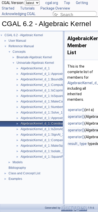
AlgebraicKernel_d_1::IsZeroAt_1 (43, 129)
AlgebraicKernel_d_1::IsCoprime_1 (45, 90)
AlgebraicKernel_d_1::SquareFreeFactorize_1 (52, 156)
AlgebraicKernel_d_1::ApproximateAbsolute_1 (52, 74)
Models (18, 162)
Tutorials (27, 8)
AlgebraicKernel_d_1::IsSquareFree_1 (47, 96)
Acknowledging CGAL (18, 14)
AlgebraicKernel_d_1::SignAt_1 (42, 134)
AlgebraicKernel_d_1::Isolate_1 (42, 151)
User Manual (17, 40)
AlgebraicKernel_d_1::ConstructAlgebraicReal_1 (54, 123)
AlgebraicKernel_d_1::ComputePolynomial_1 (52, 85)
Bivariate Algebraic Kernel (34, 57)
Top (67, 3)
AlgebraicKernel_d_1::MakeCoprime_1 (47, 101)
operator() (76, 110)
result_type (77, 144)
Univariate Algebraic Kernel (35, 63)
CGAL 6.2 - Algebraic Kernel (24, 35)
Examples (15, 179)
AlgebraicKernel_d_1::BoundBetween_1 (48, 79)
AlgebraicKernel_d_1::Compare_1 (44, 140)
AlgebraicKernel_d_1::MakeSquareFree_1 (50, 145)
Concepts (19, 52)
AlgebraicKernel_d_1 (35, 68)
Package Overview (55, 8)
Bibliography (17, 168)
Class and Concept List (24, 173)
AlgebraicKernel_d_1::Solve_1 (42, 112)
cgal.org (51, 3)
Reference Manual (21, 46)
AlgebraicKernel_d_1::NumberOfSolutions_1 (51, 107)
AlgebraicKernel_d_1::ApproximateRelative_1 (52, 118)
